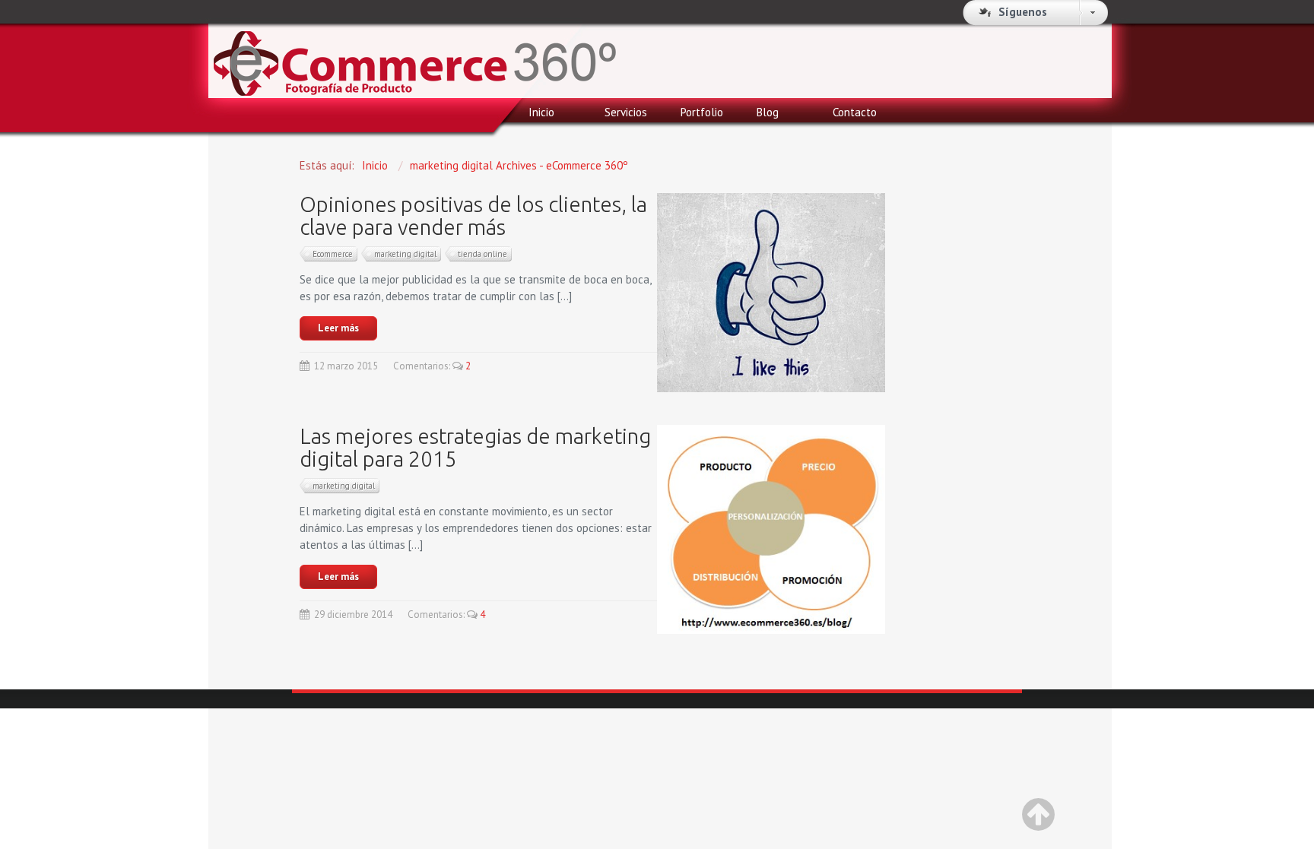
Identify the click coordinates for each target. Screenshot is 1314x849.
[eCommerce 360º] (414, 54)
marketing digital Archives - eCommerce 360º (519, 165)
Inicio (541, 112)
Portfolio (702, 112)
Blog (768, 112)
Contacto (855, 112)
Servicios (626, 112)
